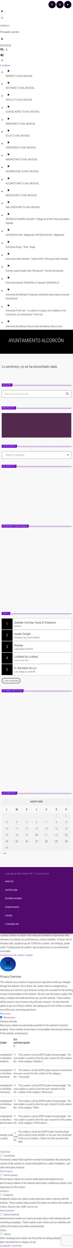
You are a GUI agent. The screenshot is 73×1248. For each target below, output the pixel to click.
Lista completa (11, 680)
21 (46, 834)
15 (56, 828)
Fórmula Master (15, 504)
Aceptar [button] (29, 955)
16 (66, 828)
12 (26, 828)
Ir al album (5, 65)
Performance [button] (6, 1171)
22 (56, 834)
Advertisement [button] (7, 1210)
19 (26, 834)
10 (7, 828)
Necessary (9, 1017)
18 (16, 834)
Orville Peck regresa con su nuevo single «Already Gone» (43, 761)
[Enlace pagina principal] (8, 4)
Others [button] (3, 1230)
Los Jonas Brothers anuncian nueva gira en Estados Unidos (39, 701)
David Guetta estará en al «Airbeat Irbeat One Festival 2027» (40, 716)
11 (16, 828)
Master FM (10, 499)
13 (36, 828)
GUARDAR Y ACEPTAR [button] (11, 1245)
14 (46, 828)
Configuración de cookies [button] (12, 955)
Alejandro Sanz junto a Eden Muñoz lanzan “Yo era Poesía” (43, 776)
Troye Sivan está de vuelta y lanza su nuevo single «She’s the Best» (43, 746)
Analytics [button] (4, 1191)
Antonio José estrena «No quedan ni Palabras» (41, 731)
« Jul (4, 853)
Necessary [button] (5, 1013)
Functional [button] (5, 1151)
